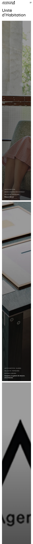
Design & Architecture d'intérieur (14, 192)
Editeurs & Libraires (10, 373)
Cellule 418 (7, 194)
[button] (31, 2)
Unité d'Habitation (9, 189)
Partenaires (15, 194)
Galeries (18, 368)
